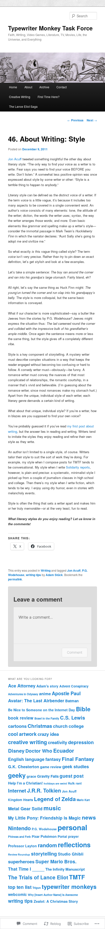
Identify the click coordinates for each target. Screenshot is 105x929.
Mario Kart (83, 800)
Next (92, 120)
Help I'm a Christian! (25, 783)
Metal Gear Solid (25, 808)
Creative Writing (19, 97)
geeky (17, 775)
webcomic (17, 894)
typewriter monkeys (69, 886)
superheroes (21, 861)
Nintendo (19, 828)
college (76, 726)
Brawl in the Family (46, 718)
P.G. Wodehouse (44, 829)
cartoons (17, 726)
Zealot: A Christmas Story (56, 901)
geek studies (75, 766)
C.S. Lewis (72, 717)
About (28, 87)
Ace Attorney (21, 685)
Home (13, 87)
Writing (46, 570)
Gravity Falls (48, 776)
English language (26, 759)
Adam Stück (54, 575)
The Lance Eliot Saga (23, 106)
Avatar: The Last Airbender (36, 700)
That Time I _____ (26, 869)
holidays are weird (55, 783)
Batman (72, 701)
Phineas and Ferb (19, 837)
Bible (83, 709)
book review (20, 718)
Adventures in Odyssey (23, 694)
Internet (17, 790)
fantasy (53, 759)
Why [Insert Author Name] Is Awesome (53, 895)
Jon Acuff (14, 159)
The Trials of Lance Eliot (38, 877)
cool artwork (22, 734)
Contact (61, 87)
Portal (62, 836)
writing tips (33, 575)
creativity (57, 742)
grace (31, 776)
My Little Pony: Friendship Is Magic (44, 818)
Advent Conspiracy (73, 686)
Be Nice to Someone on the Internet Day (41, 709)
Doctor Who (38, 750)
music (52, 808)
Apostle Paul (66, 693)
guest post (72, 776)
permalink (15, 579)
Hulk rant (75, 783)
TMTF (77, 877)
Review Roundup (19, 854)
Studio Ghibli (71, 854)
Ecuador (63, 750)
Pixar (36, 836)
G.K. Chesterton (23, 766)
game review (50, 766)
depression (81, 742)
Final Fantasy (78, 758)
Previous (75, 120)
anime (45, 693)
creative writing (27, 742)
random (47, 845)
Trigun (36, 888)
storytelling (44, 853)
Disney (16, 750)
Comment (74, 652)
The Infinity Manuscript (65, 869)
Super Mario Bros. (55, 861)
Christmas (40, 725)
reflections (74, 844)
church (60, 726)
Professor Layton (22, 845)
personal (72, 827)
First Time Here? (49, 97)
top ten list (20, 887)
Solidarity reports (78, 467)
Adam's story (47, 686)
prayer (73, 836)
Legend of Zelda (55, 799)
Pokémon (49, 836)
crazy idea (48, 734)
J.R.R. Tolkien (44, 790)
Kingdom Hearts (20, 799)
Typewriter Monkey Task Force (50, 28)
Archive (44, 87)
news (89, 817)
